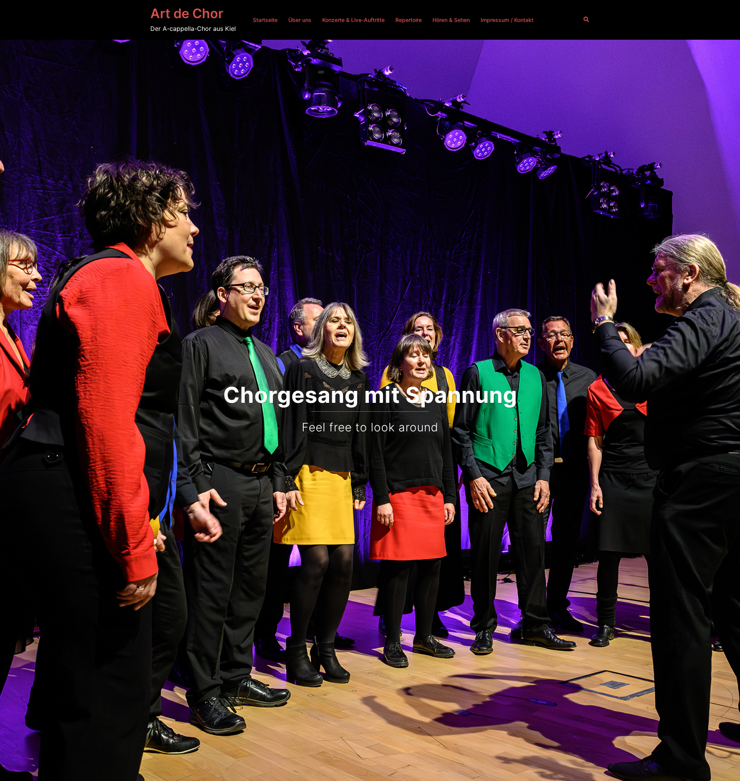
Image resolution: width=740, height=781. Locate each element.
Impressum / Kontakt (507, 20)
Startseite (265, 20)
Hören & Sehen (451, 20)
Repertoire (408, 20)
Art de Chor (186, 13)
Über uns (299, 20)
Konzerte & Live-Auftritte (353, 20)
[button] (587, 20)
